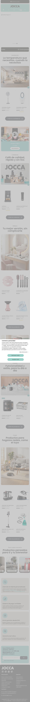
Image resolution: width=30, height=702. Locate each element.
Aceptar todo (15, 359)
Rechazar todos (16, 355)
